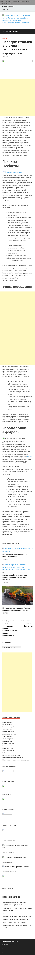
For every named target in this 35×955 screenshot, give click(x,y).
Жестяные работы (8, 739)
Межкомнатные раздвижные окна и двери (15, 760)
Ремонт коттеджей (8, 727)
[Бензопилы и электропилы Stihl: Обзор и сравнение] (17, 551)
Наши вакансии (7, 741)
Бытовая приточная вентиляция (12, 757)
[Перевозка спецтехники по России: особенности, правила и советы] (17, 606)
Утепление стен (7, 729)
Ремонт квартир (7, 722)
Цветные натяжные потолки (11, 755)
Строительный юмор (9, 746)
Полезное (5, 38)
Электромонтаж (7, 736)
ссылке (29, 457)
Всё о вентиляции (8, 731)
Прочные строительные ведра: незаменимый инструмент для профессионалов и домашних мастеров (14, 576)
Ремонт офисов (7, 724)
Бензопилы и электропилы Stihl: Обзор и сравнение (15, 555)
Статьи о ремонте (8, 743)
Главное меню (11, 31)
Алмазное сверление (9, 734)
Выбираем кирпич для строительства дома (15, 753)
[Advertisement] (17, 97)
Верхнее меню (9, 6)
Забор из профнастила (9, 750)
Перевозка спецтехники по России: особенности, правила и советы (16, 609)
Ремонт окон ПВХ (7, 748)
